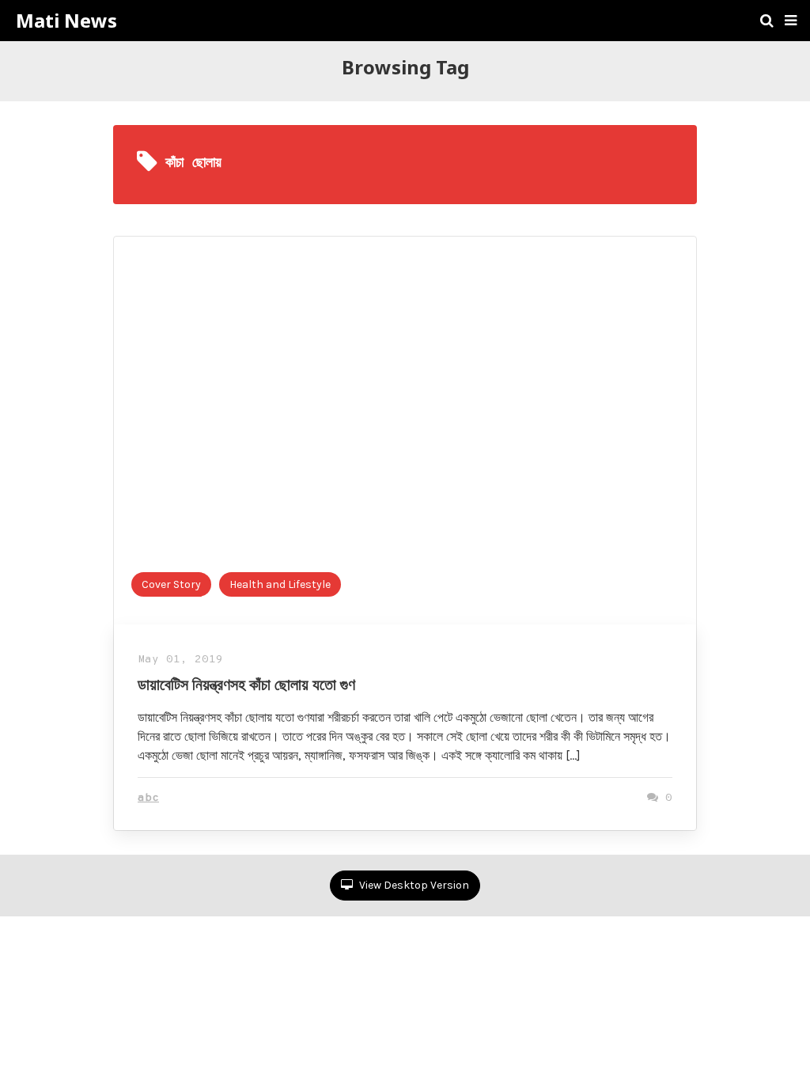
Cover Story (171, 584)
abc (148, 798)
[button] (791, 21)
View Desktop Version (413, 885)
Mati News (66, 20)
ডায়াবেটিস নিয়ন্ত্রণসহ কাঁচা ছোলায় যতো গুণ (246, 684)
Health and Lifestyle (280, 584)
